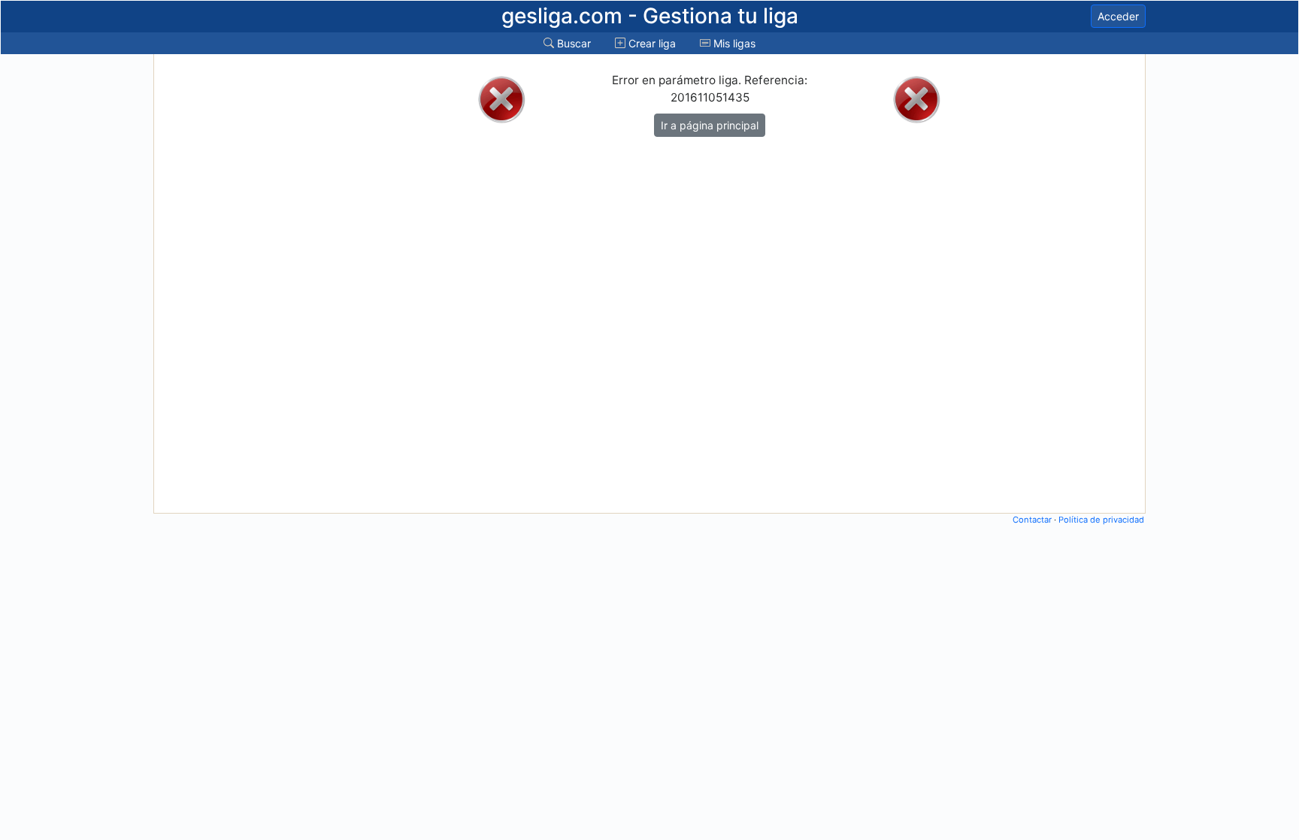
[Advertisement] (216, 283)
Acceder (1118, 16)
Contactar (1032, 519)
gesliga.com (649, 16)
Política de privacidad (1101, 519)
